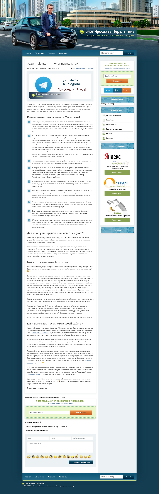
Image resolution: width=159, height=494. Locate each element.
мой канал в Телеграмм (40, 333)
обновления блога (33, 374)
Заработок (109, 120)
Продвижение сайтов (113, 115)
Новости (109, 133)
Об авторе (39, 53)
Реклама (51, 53)
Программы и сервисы (84, 68)
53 (126, 90)
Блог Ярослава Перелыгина (110, 31)
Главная (27, 53)
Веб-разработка (111, 124)
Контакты (63, 53)
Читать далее (117, 172)
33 (117, 90)
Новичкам (109, 138)
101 (109, 90)
